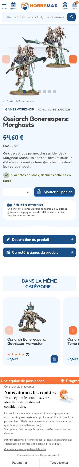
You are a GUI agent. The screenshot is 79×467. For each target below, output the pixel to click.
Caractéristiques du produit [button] (35, 252)
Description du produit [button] (30, 239)
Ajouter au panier (57, 191)
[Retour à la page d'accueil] (39, 6)
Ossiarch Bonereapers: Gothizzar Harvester (26, 341)
